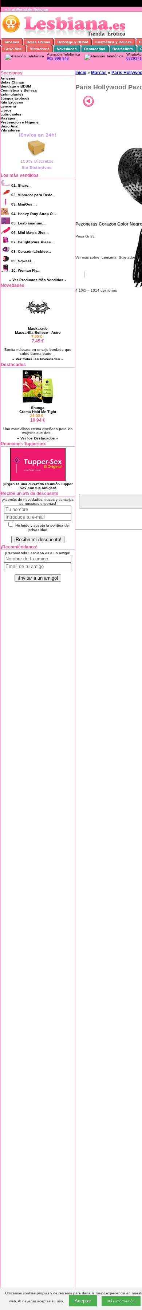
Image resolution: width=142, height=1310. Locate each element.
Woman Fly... (25, 270)
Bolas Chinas (12, 82)
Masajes (7, 118)
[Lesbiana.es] (65, 36)
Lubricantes (10, 114)
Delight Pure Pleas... (32, 242)
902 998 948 (58, 58)
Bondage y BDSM (15, 86)
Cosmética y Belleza (18, 90)
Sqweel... (22, 261)
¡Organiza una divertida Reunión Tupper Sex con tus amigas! (38, 486)
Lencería (8, 106)
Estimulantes (12, 94)
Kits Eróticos (11, 102)
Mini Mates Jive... (30, 233)
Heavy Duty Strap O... (33, 214)
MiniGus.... (24, 204)
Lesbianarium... (28, 223)
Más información (121, 1301)
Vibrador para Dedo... (33, 195)
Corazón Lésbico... (31, 252)
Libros (6, 110)
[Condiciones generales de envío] (38, 170)
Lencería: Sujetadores (120, 257)
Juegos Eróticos (14, 98)
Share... (21, 185)
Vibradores (10, 130)
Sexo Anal (9, 126)
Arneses (7, 78)
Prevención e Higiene (19, 122)
